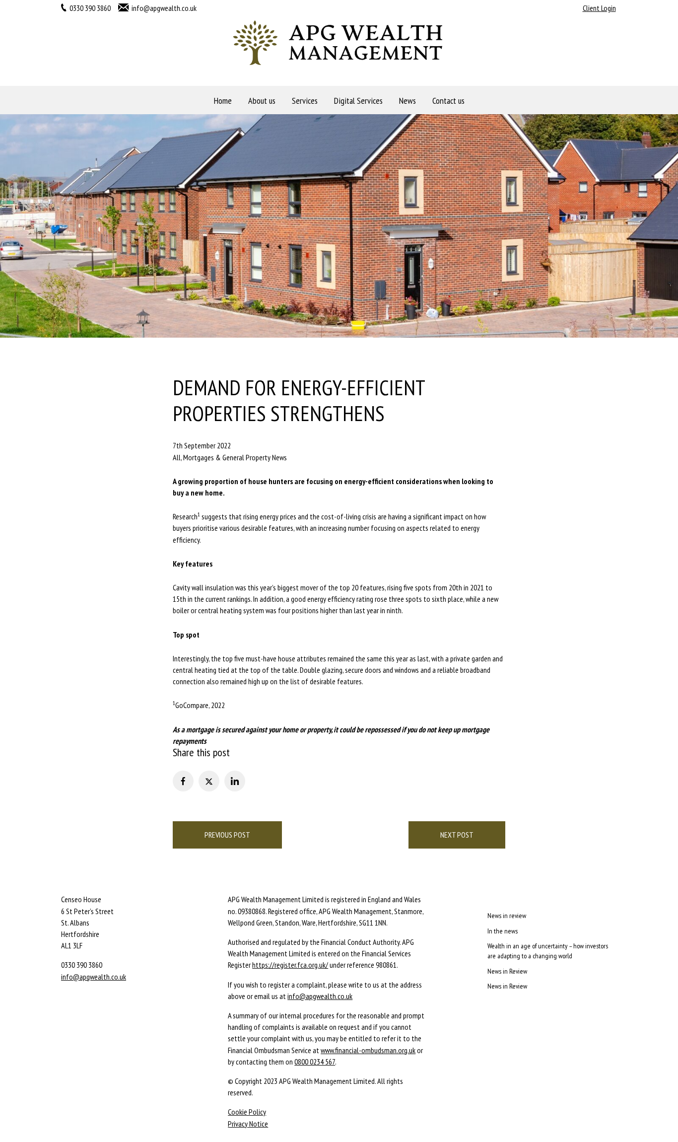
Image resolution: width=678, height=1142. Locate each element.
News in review (506, 915)
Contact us (448, 100)
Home (223, 100)
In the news (502, 931)
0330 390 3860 (90, 8)
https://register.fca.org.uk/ (290, 965)
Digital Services (358, 100)
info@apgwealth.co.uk (164, 8)
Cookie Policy (247, 1112)
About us (261, 100)
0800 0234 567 (314, 1062)
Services (305, 100)
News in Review (507, 971)
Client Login (599, 8)
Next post (457, 835)
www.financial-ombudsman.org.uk (368, 1050)
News (407, 100)
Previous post (227, 835)
